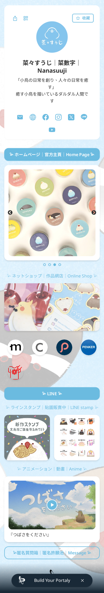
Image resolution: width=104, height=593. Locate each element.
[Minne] (15, 347)
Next (94, 212)
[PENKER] (89, 347)
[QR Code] (25, 18)
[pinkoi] (64, 347)
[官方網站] (32, 117)
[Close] (82, 580)
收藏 (86, 18)
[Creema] (40, 347)
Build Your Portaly (52, 580)
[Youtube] (52, 130)
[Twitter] (71, 117)
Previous (10, 212)
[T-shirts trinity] (15, 372)
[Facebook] (45, 117)
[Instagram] (58, 117)
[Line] (84, 117)
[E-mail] (20, 117)
